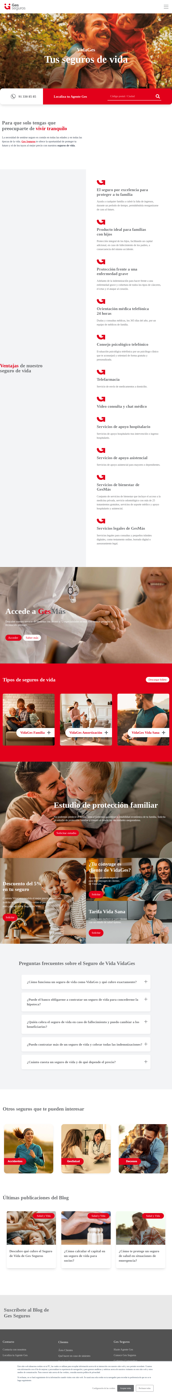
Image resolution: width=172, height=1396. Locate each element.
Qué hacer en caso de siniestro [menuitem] (74, 1355)
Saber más (32, 637)
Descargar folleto (157, 679)
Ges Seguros (28, 141)
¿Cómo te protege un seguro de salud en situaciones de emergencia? (139, 1255)
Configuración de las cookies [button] (103, 1388)
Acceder (13, 637)
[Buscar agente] (157, 96)
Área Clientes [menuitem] (65, 1350)
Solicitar (10, 917)
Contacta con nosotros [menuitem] (14, 1349)
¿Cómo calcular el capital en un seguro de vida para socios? (84, 1255)
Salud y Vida (44, 1215)
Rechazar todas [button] (145, 1388)
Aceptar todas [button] (125, 1388)
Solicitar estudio (66, 833)
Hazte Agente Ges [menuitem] (123, 1349)
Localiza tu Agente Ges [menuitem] (15, 1355)
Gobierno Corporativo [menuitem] (125, 1360)
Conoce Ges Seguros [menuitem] (125, 1355)
